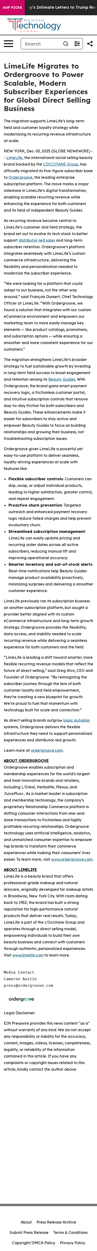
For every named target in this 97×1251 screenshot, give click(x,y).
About (26, 1222)
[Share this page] (90, 43)
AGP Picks (12, 7)
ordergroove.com (47, 750)
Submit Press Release (29, 1232)
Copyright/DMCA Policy (33, 1242)
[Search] (65, 43)
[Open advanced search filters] (77, 43)
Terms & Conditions (70, 1232)
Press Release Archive (56, 1222)
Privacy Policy (72, 1242)
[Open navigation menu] (8, 43)
